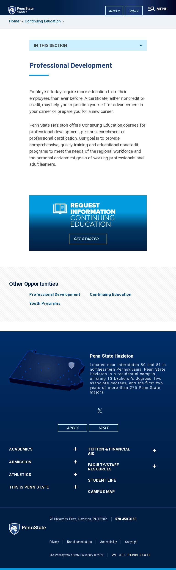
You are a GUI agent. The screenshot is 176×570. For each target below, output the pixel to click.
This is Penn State (29, 487)
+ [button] (75, 449)
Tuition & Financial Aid (109, 451)
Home (14, 21)
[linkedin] (89, 411)
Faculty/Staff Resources (103, 467)
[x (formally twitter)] (100, 411)
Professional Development (54, 294)
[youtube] (111, 411)
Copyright (131, 542)
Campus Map (101, 491)
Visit (134, 11)
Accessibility (108, 542)
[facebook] (65, 411)
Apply (114, 11)
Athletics (20, 474)
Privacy (54, 542)
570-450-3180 (125, 519)
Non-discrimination (79, 542)
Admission (20, 462)
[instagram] (77, 411)
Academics (21, 449)
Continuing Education (43, 21)
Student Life (102, 480)
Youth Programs (44, 303)
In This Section (50, 45)
